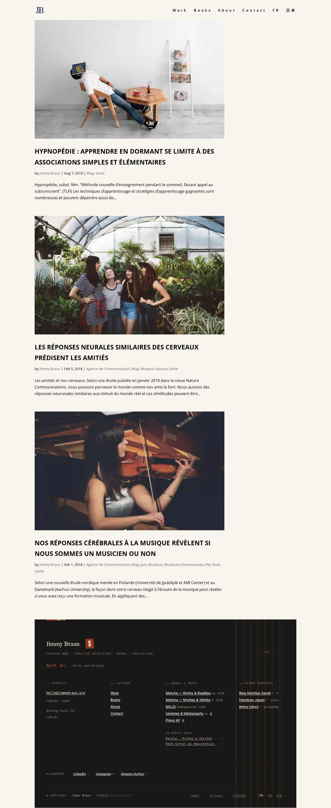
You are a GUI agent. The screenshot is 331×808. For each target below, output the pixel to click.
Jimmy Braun (49, 173)
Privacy (216, 795)
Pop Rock (212, 564)
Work (180, 10)
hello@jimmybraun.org (65, 693)
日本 (291, 10)
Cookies (239, 795)
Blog (90, 173)
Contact (254, 10)
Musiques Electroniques (184, 564)
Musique (155, 564)
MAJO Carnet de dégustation (191, 743)
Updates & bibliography (185, 713)
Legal (194, 795)
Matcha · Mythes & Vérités (189, 738)
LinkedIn (79, 774)
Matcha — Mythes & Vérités (188, 700)
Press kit (173, 720)
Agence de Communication (108, 368)
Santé (100, 173)
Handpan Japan (252, 700)
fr (211, 713)
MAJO (171, 707)
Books (203, 10)
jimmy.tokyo (248, 707)
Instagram (103, 774)
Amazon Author (132, 774)
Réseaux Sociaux (153, 368)
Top (264, 652)
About (227, 10)
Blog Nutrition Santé (255, 693)
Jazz (143, 564)
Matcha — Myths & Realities (188, 693)
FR (276, 10)
